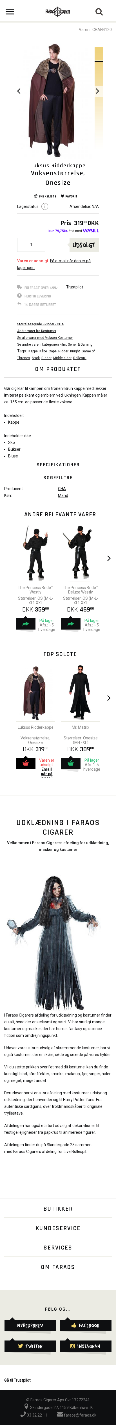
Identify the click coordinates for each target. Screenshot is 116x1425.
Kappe (33, 351)
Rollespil (79, 358)
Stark (36, 358)
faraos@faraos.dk (79, 1415)
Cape (53, 351)
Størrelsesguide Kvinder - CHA (40, 324)
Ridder (63, 351)
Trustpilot (74, 287)
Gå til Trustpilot (17, 1380)
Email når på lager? (47, 774)
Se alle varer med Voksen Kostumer (45, 338)
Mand (63, 495)
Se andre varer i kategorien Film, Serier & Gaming (55, 344)
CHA (62, 488)
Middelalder (62, 358)
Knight (75, 351)
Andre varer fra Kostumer (36, 331)
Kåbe (43, 351)
